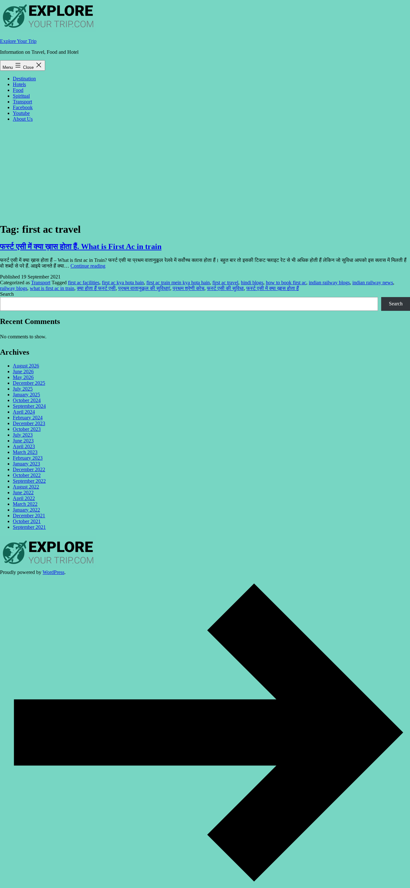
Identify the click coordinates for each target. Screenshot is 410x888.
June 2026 (23, 371)
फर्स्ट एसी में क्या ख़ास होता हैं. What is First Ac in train (80, 246)
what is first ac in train (52, 288)
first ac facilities (83, 282)
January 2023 (26, 463)
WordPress (53, 572)
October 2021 (27, 521)
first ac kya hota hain (123, 282)
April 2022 (24, 498)
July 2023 (23, 435)
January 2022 (26, 510)
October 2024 (27, 400)
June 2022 (23, 492)
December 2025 (29, 383)
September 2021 (29, 527)
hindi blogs (252, 282)
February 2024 (28, 417)
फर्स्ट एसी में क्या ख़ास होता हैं (272, 288)
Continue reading (87, 266)
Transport (22, 101)
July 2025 (23, 389)
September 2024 (29, 406)
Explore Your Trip (18, 41)
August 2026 (26, 365)
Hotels (19, 84)
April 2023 (24, 446)
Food (18, 90)
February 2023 (28, 458)
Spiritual (21, 96)
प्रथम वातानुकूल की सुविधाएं (144, 288)
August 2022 (26, 486)
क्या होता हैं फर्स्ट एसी (96, 288)
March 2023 (25, 452)
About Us (23, 119)
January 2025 (26, 394)
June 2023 (23, 440)
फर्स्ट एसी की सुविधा (225, 288)
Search (7, 294)
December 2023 (29, 423)
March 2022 (25, 504)
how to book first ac (286, 282)
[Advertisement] (205, 172)
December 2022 (29, 469)
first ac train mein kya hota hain (178, 282)
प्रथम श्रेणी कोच (188, 288)
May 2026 (23, 377)
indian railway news (372, 282)
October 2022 (27, 475)
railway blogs (13, 288)
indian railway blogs (329, 282)
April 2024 (24, 412)
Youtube (21, 113)
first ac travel (225, 282)
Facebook (23, 107)
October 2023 (27, 429)
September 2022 (29, 481)
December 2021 (29, 515)
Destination (24, 78)
